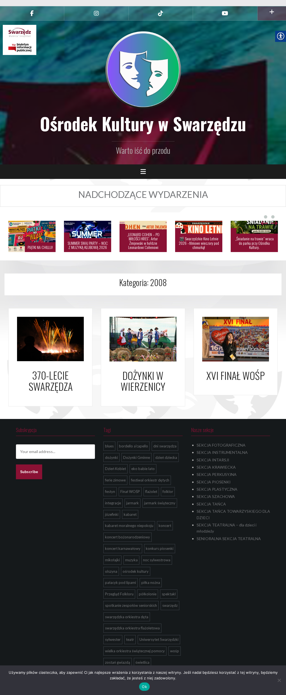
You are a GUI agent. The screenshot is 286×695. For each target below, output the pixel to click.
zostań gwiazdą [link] (117, 662)
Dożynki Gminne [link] (136, 457)
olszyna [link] (111, 571)
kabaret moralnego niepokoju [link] (129, 525)
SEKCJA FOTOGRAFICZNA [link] (221, 445)
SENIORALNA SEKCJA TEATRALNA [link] (229, 538)
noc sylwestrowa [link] (156, 560)
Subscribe (29, 471)
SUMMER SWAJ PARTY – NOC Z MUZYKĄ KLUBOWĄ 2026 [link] (32, 245)
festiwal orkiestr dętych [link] (150, 480)
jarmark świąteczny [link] (159, 503)
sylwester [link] (113, 639)
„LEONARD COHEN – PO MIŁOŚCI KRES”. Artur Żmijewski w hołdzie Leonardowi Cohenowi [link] (88, 240)
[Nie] (279, 680)
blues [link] (109, 446)
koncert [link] (165, 525)
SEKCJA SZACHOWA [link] (216, 496)
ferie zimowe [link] (115, 480)
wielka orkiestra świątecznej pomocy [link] (135, 651)
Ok (144, 686)
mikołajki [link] (112, 560)
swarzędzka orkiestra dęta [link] (126, 617)
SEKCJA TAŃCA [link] (211, 504)
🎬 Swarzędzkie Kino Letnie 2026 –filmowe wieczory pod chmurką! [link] (143, 243)
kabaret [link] (130, 514)
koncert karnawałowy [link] (122, 548)
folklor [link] (168, 491)
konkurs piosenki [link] (159, 548)
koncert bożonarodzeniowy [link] (127, 537)
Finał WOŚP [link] (130, 491)
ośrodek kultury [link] (136, 571)
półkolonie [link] (147, 594)
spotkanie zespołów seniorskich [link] (131, 605)
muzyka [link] (131, 560)
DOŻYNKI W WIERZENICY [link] (143, 381)
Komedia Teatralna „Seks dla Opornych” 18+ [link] (254, 245)
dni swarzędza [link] (165, 446)
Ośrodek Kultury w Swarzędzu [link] (143, 123)
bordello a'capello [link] (133, 446)
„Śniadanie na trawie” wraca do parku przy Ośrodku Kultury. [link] (199, 243)
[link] (32, 13)
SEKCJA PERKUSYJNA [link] (217, 474)
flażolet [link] (151, 491)
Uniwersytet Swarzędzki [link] (158, 639)
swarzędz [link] (170, 605)
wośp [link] (174, 651)
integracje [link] (113, 503)
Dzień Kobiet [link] (115, 468)
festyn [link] (110, 491)
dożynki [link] (111, 457)
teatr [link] (130, 639)
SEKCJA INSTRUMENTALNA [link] (222, 452)
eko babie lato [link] (143, 468)
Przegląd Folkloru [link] (119, 594)
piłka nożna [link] (150, 582)
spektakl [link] (169, 594)
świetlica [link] (142, 662)
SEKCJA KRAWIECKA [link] (216, 467)
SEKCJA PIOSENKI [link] (214, 482)
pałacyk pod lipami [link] (120, 582)
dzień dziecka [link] (166, 457)
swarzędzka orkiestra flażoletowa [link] (132, 628)
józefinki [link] (111, 514)
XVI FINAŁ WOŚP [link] (235, 375)
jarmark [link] (132, 503)
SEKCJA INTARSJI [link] (213, 459)
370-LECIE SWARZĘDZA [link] (50, 381)
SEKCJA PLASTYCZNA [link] (217, 489)
